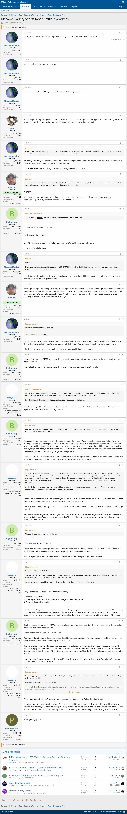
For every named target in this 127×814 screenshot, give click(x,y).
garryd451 (12, 397)
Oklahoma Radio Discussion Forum (39, 770)
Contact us (87, 812)
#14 (123, 465)
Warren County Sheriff (20, 790)
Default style (8, 812)
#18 (123, 667)
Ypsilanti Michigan (15, 203)
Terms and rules (99, 812)
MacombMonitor (9, 23)
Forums (25, 6)
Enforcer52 (12, 762)
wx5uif (117, 770)
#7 (123, 209)
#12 (123, 385)
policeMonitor (11, 728)
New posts (5, 10)
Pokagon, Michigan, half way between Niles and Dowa (13, 413)
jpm (12, 128)
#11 (123, 355)
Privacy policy (111, 812)
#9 (123, 284)
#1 (123, 32)
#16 (123, 562)
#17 (123, 621)
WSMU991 (12, 793)
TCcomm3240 (13, 785)
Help (120, 812)
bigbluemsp (11, 222)
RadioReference (9, 6)
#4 (123, 115)
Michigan (18, 233)
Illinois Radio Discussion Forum (39, 785)
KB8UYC (12, 187)
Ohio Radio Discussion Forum (38, 793)
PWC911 (12, 778)
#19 (123, 715)
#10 (123, 319)
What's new (37, 6)
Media (50, 6)
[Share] (120, 32)
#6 (123, 174)
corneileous (13, 770)
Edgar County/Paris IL (19, 782)
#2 (123, 60)
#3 (123, 88)
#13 (123, 421)
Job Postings (29, 778)
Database (63, 6)
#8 (123, 254)
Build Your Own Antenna (36, 762)
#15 (123, 525)
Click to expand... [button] (74, 692)
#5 (123, 143)
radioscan (116, 793)
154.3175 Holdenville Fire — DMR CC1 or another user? (36, 767)
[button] (18, 6)
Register (74, 6)
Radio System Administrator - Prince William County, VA (36, 775)
